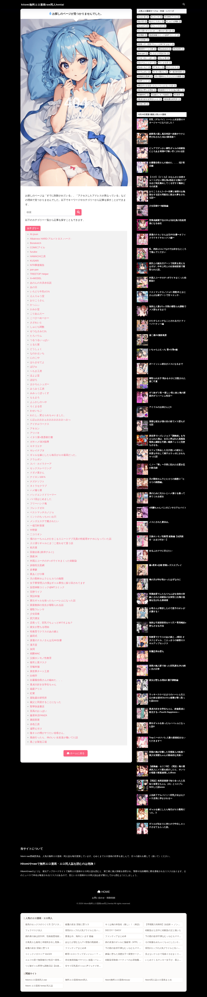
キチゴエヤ (36, 446)
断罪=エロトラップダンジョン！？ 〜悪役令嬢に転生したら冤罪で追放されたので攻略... (84, 954)
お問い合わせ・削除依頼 (103, 898)
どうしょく (36, 349)
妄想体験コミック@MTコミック (47, 587)
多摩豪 (33, 569)
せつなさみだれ (38, 331)
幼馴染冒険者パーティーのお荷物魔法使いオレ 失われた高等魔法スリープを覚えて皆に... (124, 960)
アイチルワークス (39, 424)
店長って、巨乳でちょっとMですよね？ (51, 622)
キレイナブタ (37, 450)
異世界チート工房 (39, 671)
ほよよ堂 (35, 375)
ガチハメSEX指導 (39, 441)
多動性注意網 (37, 565)
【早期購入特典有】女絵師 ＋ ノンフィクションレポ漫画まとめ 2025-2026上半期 (164, 924)
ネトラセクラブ (38, 486)
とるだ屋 (35, 344)
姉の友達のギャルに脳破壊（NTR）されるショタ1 (124, 942)
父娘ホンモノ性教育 (41, 658)
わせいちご (36, 410)
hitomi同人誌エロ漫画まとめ (158, 980)
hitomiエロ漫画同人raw (36, 980)
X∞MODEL (36, 278)
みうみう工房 (37, 388)
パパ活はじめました (41, 499)
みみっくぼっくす (39, 393)
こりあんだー (37, 313)
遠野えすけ (36, 728)
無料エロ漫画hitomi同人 (76, 980)
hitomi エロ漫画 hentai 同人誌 (39, 986)
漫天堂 (33, 644)
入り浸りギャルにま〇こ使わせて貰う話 (51, 543)
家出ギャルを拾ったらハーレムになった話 (52, 600)
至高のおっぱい (38, 711)
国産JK (34, 556)
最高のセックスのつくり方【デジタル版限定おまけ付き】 (44, 924)
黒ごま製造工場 (38, 742)
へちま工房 (36, 371)
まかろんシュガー (39, 384)
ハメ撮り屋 (36, 490)
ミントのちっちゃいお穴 (43, 516)
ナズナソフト (37, 481)
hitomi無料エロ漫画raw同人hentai (42, 4)
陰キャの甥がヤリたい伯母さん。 (48, 733)
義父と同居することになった (45, 702)
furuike (33, 252)
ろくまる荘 (36, 406)
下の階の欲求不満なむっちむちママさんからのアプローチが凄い (164, 936)
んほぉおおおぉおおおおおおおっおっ (50, 419)
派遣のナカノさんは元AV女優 (46, 640)
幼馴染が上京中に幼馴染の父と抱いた (163, 930)
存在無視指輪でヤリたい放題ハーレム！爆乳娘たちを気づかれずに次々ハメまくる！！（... (84, 960)
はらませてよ (37, 362)
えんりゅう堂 (37, 296)
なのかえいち (37, 353)
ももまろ (35, 397)
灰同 (32, 649)
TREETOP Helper (39, 274)
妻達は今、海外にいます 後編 (79, 936)
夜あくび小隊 (37, 574)
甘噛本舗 (35, 666)
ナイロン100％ (38, 477)
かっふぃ (35, 304)
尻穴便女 (35, 618)
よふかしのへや (38, 402)
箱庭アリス (36, 689)
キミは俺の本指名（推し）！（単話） (123, 924)
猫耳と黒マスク (38, 662)
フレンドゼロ (37, 508)
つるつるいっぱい (39, 340)
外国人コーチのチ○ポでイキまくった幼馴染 (53, 561)
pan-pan (34, 269)
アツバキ (35, 433)
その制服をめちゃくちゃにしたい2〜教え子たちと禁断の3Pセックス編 (164, 942)
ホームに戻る (76, 753)
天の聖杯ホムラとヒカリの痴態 (47, 578)
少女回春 (35, 613)
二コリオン (36, 534)
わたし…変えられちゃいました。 (48, 415)
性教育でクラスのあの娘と (44, 631)
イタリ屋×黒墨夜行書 (41, 437)
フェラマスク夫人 (33, 930)
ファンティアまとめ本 (115, 936)
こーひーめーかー (39, 318)
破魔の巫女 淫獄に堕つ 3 (77, 924)
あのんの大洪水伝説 (41, 283)
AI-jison (34, 234)
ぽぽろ (33, 380)
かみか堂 (35, 309)
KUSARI (34, 260)
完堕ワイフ (36, 592)
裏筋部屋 (35, 719)
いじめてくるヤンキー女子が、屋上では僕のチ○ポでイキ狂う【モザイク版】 (164, 960)
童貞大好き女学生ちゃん (43, 684)
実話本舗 (35, 596)
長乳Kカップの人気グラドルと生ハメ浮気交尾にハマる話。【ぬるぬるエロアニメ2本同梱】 (84, 930)
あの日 (33, 287)
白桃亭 (33, 675)
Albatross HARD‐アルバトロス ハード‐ (50, 238)
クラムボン (36, 459)
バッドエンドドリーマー (43, 494)
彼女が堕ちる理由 (39, 627)
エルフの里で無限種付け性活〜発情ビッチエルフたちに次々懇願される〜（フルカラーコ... (44, 960)
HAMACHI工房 (38, 256)
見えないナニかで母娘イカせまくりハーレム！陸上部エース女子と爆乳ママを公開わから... (164, 954)
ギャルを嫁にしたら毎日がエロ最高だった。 (54, 455)
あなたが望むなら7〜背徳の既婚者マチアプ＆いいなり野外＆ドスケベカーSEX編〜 (84, 942)
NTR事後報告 (37, 265)
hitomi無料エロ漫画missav (117, 980)
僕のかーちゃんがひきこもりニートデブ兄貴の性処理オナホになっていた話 (70, 539)
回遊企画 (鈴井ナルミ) (42, 552)
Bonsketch (35, 243)
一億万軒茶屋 (37, 525)
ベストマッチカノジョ (42, 512)
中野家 (33, 530)
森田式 (33, 636)
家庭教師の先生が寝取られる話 (47, 605)
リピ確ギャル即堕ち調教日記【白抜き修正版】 (44, 966)
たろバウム (36, 335)
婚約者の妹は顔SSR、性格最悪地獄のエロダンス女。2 (44, 936)
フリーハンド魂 (38, 503)
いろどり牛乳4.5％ (40, 291)
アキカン (35, 428)
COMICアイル (37, 247)
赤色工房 (35, 724)
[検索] (78, 212)
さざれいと (36, 322)
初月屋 (33, 547)
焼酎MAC (35, 653)
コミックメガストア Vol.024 (38, 954)
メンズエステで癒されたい (44, 521)
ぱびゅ (33, 366)
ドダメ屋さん (37, 472)
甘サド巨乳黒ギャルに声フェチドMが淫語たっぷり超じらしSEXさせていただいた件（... (84, 966)
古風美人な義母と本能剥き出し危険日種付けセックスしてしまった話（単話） (44, 942)
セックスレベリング (41, 468)
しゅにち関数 (37, 327)
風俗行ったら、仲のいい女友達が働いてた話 (54, 737)
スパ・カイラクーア (41, 463)
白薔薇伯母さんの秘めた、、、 (47, 680)
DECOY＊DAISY (113, 930)
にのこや (35, 357)
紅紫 (32, 693)
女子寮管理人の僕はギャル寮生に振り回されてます (57, 583)
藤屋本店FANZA (38, 715)
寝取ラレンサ (37, 609)
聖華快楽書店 (37, 706)
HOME (105, 891)
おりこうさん (37, 300)
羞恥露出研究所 (38, 697)
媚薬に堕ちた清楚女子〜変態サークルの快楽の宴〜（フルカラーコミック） (124, 954)
